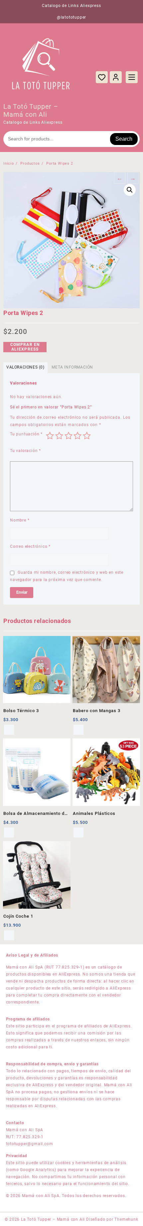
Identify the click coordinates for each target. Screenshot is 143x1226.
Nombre (19, 520)
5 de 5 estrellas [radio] (87, 436)
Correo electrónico (30, 546)
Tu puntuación (26, 434)
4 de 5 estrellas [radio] (77, 436)
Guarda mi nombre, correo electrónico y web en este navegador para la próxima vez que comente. (66, 576)
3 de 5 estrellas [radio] (68, 436)
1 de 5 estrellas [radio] (50, 436)
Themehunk (126, 1219)
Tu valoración (25, 450)
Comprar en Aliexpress (25, 347)
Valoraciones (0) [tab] (25, 367)
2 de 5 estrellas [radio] (59, 436)
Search (123, 139)
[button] (130, 190)
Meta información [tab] (72, 367)
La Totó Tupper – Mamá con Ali (30, 110)
